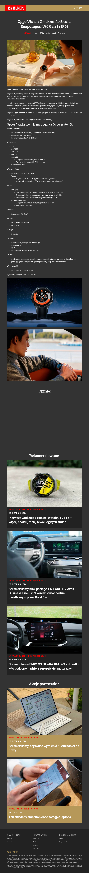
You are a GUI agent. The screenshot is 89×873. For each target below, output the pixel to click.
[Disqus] (44, 422)
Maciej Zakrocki (58, 33)
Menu (77, 8)
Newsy (27, 33)
